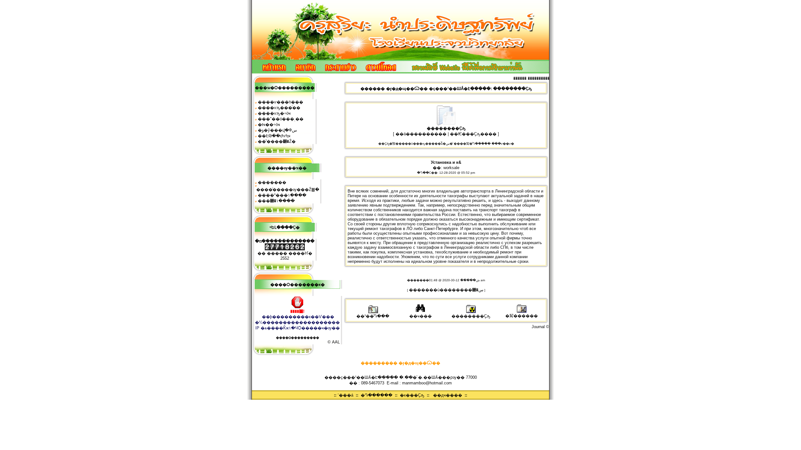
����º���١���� (282, 195)
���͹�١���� (276, 200)
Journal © (540, 326)
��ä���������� (420, 134)
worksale (451, 167)
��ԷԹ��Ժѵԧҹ (274, 135)
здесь (497, 200)
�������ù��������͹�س (446, 290)
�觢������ (521, 315)
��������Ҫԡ (471, 316)
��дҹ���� (447, 395)
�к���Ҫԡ (412, 395)
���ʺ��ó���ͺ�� (281, 119)
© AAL (334, 342)
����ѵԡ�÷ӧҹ (274, 113)
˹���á (345, 395)
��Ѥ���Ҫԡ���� (473, 134)
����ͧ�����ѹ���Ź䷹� (287, 189)
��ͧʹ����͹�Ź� (277, 141)
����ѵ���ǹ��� (280, 102)
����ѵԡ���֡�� (279, 107)
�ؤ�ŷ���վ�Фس (277, 130)
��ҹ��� (420, 316)
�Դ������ (376, 395)
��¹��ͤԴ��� (372, 316)
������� (272, 182)
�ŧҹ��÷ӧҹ (269, 124)
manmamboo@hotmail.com (427, 383)
